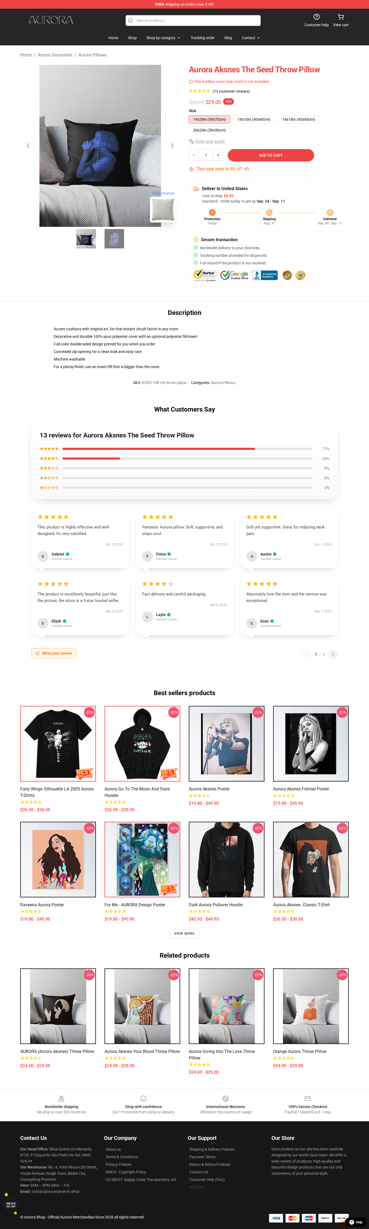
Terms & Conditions (122, 1157)
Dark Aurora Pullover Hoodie (216, 904)
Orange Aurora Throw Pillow (300, 1051)
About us (113, 1149)
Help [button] (359, 1222)
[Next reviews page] (333, 654)
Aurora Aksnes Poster (209, 789)
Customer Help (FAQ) (207, 1179)
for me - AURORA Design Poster (135, 904)
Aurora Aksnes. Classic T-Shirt (301, 904)
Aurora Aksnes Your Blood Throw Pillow (142, 1051)
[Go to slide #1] (86, 238)
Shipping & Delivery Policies (211, 1149)
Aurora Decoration (55, 55)
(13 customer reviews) (231, 91)
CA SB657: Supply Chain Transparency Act (141, 1179)
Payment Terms (202, 1157)
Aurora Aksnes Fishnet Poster (301, 789)
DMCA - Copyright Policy (126, 1172)
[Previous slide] (28, 145)
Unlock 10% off (11, 1205)
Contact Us (198, 1172)
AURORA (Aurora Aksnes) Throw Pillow (57, 1051)
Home (26, 55)
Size (192, 111)
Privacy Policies (119, 1164)
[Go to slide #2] (114, 238)
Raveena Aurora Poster (42, 904)
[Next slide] (171, 145)
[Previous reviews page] (307, 654)
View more (184, 933)
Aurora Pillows (92, 55)
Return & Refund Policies (209, 1164)
